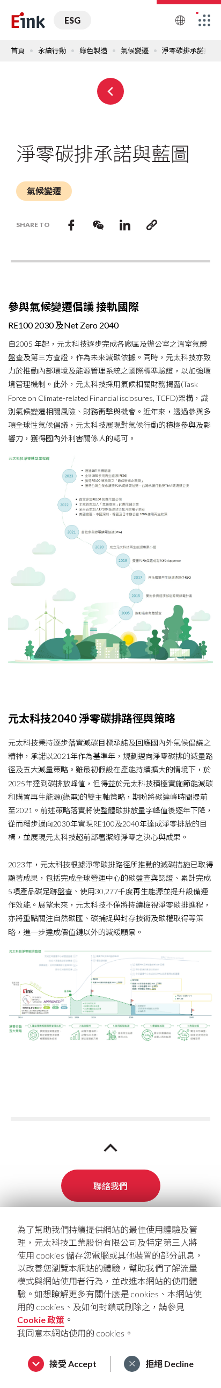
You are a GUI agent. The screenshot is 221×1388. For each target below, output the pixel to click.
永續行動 (52, 51)
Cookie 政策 (40, 1319)
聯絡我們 (110, 1185)
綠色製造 (93, 51)
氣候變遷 (135, 51)
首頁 (18, 51)
